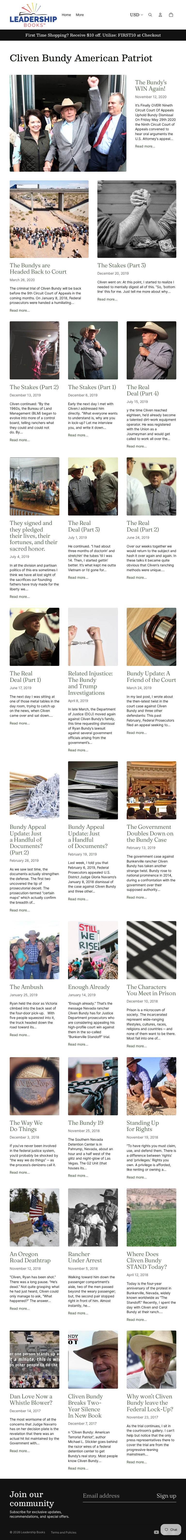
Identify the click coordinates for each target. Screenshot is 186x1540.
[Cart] (171, 14)
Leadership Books (33, 1532)
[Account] (160, 14)
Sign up (166, 1495)
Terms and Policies (63, 1532)
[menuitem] (79, 15)
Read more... (145, 146)
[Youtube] (156, 1532)
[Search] (150, 14)
